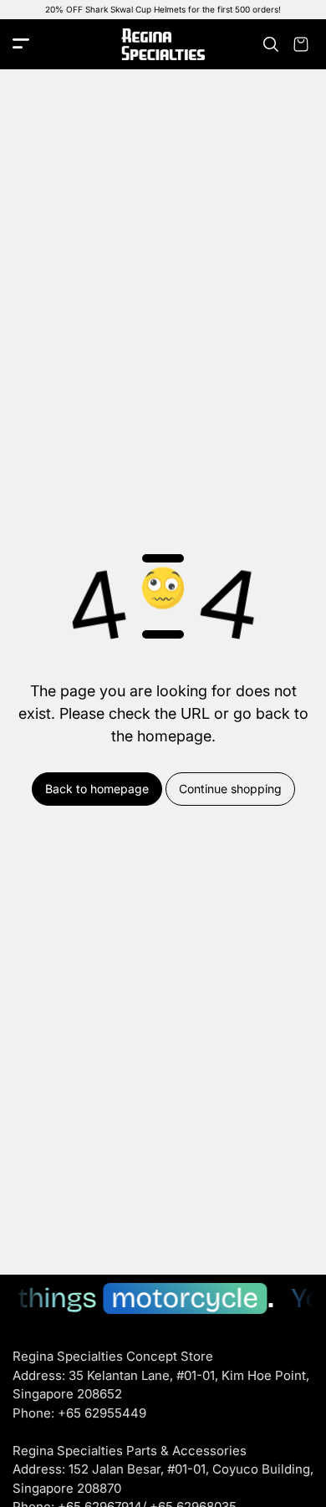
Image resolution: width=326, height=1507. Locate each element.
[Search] (270, 44)
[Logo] (163, 44)
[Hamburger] (21, 44)
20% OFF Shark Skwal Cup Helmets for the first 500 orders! (163, 9)
